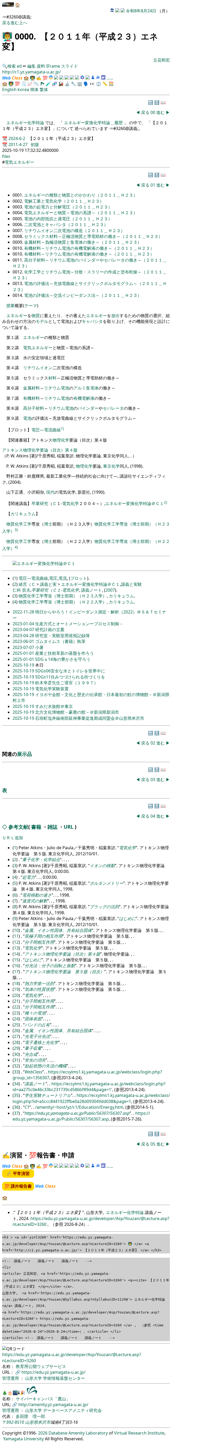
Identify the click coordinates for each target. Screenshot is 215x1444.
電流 (62, 578)
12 (16, 942)
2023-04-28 (24, 635)
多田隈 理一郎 (30, 1416)
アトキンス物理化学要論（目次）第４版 (40, 450)
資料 (41, 66)
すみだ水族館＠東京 (54, 706)
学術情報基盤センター (64, 1378)
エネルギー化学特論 (25, 123)
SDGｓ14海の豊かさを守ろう (62, 659)
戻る (6, 23)
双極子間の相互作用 (43, 936)
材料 (52, 378)
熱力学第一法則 (39, 983)
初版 (35, 144)
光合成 (31, 1054)
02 (153, 743)
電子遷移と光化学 (41, 1042)
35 (16, 1095)
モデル (42, 321)
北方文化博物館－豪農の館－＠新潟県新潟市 (77, 712)
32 (16, 1066)
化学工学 (23, 524)
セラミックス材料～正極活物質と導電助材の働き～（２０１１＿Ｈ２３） (93, 236)
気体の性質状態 (39, 989)
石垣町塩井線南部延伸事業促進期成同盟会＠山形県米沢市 (89, 718)
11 (16, 936)
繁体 (44, 89)
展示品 (24, 754)
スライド (69, 66)
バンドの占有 (37, 1025)
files (6, 156)
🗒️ (23, 84)
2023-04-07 (24, 629)
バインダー (88, 408)
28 (16, 1042)
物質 (35, 315)
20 (16, 995)
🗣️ (86, 84)
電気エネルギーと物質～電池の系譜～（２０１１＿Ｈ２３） (80, 213)
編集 (31, 66)
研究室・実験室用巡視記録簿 (62, 635)
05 (153, 1144)
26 (16, 1030)
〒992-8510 (13, 1422)
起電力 (28, 877)
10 (16, 930)
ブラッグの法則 (104, 907)
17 (16, 972)
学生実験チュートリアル (48, 1095)
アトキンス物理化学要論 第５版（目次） (64, 972)
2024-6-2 (17, 138)
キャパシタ (92, 321)
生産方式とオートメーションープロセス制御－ (79, 624)
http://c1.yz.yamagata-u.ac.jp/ (31, 72)
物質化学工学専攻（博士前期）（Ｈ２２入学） (63, 602)
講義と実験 (131, 584)
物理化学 (60, 440)
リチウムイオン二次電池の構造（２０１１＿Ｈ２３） (74, 230)
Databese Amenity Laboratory (78, 1433)
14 (16, 954)
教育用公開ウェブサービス (41, 1366)
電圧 (53, 578)
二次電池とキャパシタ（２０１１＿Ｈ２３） (66, 224)
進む (14, 23)
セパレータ (113, 408)
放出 (115, 315)
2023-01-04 (24, 624)
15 (16, 960)
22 (16, 1007)
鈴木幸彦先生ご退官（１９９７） (66, 683)
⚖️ (98, 84)
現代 (50, 492)
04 (153, 816)
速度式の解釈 (34, 901)
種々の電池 (35, 1013)
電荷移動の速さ (37, 895)
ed (19, 66)
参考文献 (18, 826)
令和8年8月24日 (141, 11)
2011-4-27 (18, 144)
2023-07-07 (24, 647)
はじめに (127, 918)
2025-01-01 (24, 653)
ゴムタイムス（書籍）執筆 (60, 641)
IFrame (53, 66)
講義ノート (91, 590)
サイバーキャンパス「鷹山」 (43, 1399)
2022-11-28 (24, 612)
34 (16, 1084)
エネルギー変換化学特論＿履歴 (93, 123)
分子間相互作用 (39, 942)
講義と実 (48, 584)
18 (16, 983)
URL (68, 826)
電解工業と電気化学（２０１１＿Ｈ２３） (64, 201)
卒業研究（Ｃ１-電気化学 (55, 590)
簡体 (34, 89)
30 (16, 1054)
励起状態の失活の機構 (46, 1066)
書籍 (36, 826)
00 (153, 112)
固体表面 (33, 1019)
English (9, 89)
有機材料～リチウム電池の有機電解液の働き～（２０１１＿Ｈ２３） (89, 248)
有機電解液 (83, 398)
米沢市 (44, 1422)
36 (16, 1107)
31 (16, 1060)
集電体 (92, 388)
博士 (48, 524)
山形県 (31, 1422)
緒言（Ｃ (27, 584)
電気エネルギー (19, 162)
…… (109, 78)
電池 (65, 388)
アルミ (79, 388)
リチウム (52, 388)
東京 (107, 466)
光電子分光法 (37, 1036)
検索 (11, 66)
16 (16, 965)
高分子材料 (33, 408)
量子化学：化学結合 (41, 859)
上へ (23, 23)
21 (16, 1001)
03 (153, 779)
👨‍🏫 (7, 36)
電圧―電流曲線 (46, 430)
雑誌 (52, 826)
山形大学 (34, 1378)
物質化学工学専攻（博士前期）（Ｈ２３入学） (63, 596)
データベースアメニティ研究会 (72, 1410)
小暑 (39, 647)
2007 (110, 590)
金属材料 (31, 388)
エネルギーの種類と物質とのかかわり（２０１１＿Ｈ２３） (80, 195)
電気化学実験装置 (52, 689)
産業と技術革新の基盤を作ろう (64, 653)
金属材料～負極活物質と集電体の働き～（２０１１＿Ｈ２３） (83, 242)
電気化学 (70, 504)
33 (16, 1072)
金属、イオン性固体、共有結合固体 (58, 930)
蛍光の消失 (35, 1060)
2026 (42, 1433)
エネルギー (16, 315)
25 (16, 1025)
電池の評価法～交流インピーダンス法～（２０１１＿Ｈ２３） (83, 295)
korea (23, 89)
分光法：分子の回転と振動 (50, 965)
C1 (27, 1107)
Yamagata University (23, 1439)
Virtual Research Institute (139, 1433)
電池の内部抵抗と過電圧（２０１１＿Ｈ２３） (68, 219)
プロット (78, 578)
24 (16, 1019)
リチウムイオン (37, 368)
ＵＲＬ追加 (12, 838)
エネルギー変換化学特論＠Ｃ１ (134, 504)
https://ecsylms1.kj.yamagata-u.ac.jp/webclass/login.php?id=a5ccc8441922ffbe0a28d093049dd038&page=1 (91, 1098)
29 (16, 1048)
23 (16, 1013)
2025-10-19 (24, 665)
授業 (10, 305)
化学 (115, 466)
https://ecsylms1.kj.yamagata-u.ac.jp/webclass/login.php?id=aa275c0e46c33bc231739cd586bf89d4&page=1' (89, 1086)
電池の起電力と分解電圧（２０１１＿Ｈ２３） (68, 207)
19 (16, 989)
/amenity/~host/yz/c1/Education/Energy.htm (79, 1107)
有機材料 (31, 398)
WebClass (33, 1072)
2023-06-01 (24, 641)
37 (16, 1113)
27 (16, 1036)
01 (153, 185)
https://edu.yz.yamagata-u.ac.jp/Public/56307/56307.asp (77, 1113)
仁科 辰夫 (21, 590)
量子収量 (33, 1048)
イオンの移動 (102, 865)
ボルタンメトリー (106, 883)
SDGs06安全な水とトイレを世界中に (70, 671)
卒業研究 (39, 504)
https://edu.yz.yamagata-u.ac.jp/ (53, 1372)
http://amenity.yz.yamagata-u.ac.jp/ (53, 1404)
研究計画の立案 (49, 629)
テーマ (30, 305)
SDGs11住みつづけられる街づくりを (70, 677)
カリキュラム (23, 514)
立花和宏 (161, 60)
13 (16, 948)
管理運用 (11, 1378)
